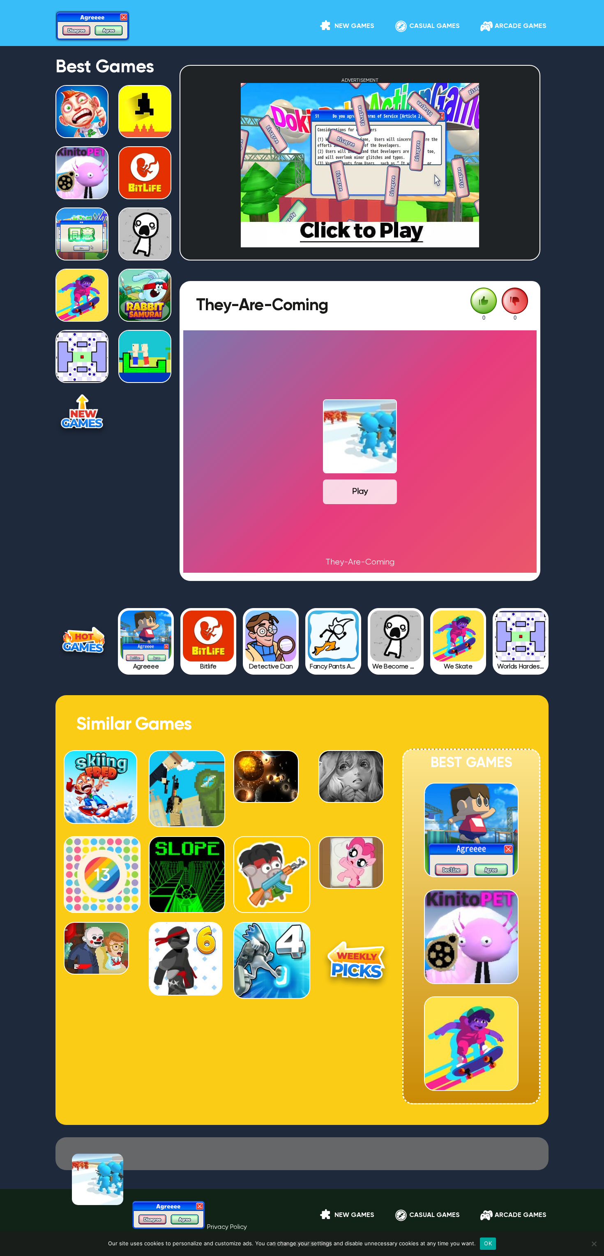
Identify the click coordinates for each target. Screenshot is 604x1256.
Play (360, 491)
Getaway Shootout (187, 813)
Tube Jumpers (145, 379)
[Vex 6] (185, 992)
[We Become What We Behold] (395, 636)
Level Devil (144, 134)
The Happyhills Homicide (102, 983)
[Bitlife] (208, 636)
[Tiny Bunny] (351, 799)
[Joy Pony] (351, 885)
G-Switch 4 (271, 983)
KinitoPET (82, 195)
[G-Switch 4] (271, 995)
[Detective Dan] (270, 636)
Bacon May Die (271, 898)
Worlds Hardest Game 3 (82, 376)
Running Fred (82, 134)
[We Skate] (458, 636)
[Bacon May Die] (271, 909)
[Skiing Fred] (100, 820)
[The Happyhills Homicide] (96, 971)
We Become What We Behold (145, 254)
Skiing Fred (102, 813)
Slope (187, 898)
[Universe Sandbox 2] (266, 799)
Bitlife (144, 195)
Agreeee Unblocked (82, 254)
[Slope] (187, 909)
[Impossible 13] (102, 909)
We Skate (82, 318)
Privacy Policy (227, 1227)
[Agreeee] (145, 636)
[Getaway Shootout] (187, 823)
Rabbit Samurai (145, 318)
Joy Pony (356, 898)
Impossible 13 (102, 898)
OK (488, 1243)
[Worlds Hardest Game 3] (520, 636)
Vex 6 (187, 983)
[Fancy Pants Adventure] (333, 636)
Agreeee (471, 873)
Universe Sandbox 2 (271, 813)
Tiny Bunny (356, 813)
